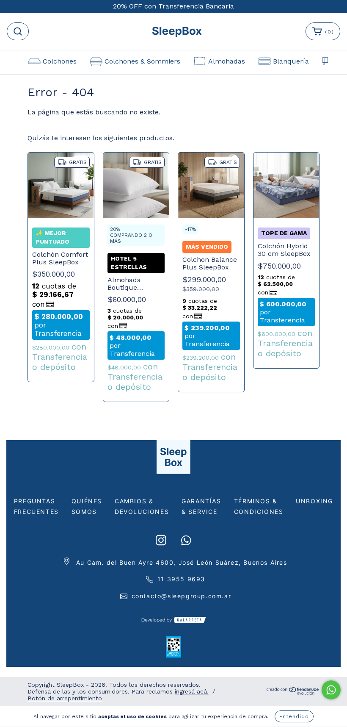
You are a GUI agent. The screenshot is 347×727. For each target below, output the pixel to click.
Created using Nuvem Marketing (173, 286)
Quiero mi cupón (173, 258)
